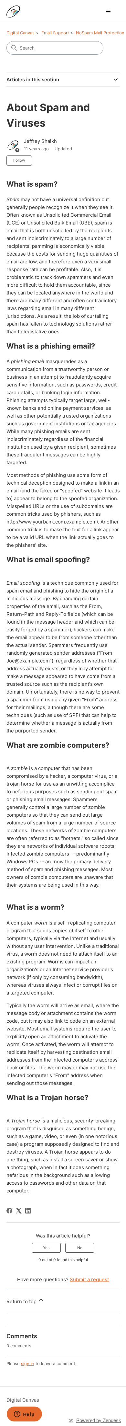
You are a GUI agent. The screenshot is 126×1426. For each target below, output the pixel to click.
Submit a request (89, 1279)
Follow (19, 160)
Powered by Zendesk (98, 1420)
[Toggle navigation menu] (108, 11)
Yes (46, 1247)
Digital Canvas (20, 32)
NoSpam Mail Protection (100, 32)
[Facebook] (9, 1210)
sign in (27, 1363)
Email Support (55, 32)
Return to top (22, 1301)
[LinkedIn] (28, 1210)
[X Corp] (19, 1210)
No (79, 1247)
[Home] (13, 11)
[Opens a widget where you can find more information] (24, 1415)
